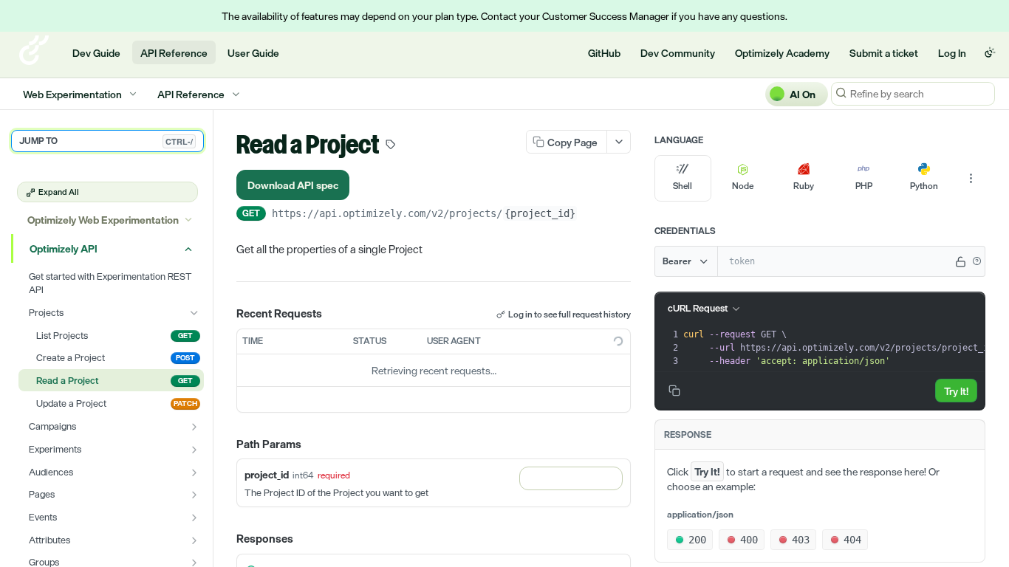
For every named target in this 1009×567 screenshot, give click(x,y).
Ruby (803, 186)
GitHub (604, 52)
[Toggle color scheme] (990, 52)
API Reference (174, 52)
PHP (863, 186)
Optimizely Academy (782, 52)
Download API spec (292, 184)
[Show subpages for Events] (194, 517)
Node (742, 186)
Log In (952, 52)
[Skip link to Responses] (226, 539)
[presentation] (843, 348)
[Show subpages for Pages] (194, 495)
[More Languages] (970, 179)
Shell (682, 186)
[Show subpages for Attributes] (194, 540)
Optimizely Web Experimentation (103, 219)
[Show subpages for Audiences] (194, 472)
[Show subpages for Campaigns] (194, 427)
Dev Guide (96, 52)
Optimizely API (64, 248)
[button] (976, 261)
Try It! (956, 390)
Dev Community (677, 52)
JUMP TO (106, 141)
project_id (266, 474)
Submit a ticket (883, 52)
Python (924, 186)
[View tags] (391, 146)
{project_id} (539, 213)
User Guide (253, 52)
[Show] (961, 261)
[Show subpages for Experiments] (194, 450)
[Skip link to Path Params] (226, 444)
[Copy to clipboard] (592, 215)
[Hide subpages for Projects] (194, 313)
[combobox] (571, 478)
